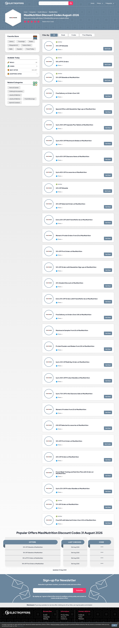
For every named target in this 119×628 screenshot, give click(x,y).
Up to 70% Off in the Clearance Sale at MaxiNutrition (74, 394)
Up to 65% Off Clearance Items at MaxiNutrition (72, 156)
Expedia (19, 49)
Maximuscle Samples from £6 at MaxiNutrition (72, 330)
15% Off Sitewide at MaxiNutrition (67, 77)
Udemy (11, 41)
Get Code (108, 49)
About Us (63, 617)
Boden (31, 41)
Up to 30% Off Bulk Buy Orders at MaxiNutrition (72, 362)
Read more (21, 626)
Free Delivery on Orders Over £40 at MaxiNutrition (73, 315)
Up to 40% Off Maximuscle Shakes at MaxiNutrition (74, 141)
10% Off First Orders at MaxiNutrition (69, 251)
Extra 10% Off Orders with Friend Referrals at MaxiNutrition (77, 299)
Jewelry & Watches (14, 95)
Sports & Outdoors (14, 102)
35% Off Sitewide (62, 46)
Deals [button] (63, 35)
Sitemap (45, 619)
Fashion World (26, 45)
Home (92, 3)
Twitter (80, 617)
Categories (109, 3)
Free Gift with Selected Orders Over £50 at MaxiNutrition (76, 520)
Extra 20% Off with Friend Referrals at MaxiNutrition (74, 220)
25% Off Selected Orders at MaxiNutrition (70, 204)
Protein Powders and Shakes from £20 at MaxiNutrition (75, 346)
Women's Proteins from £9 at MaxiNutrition (71, 409)
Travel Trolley (30, 49)
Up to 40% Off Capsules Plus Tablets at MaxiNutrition (74, 125)
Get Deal (108, 96)
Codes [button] (73, 35)
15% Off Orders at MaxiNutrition (67, 504)
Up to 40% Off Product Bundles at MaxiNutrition (73, 378)
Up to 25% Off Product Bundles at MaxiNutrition (73, 489)
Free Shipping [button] (87, 35)
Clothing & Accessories (15, 91)
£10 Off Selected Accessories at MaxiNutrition (72, 425)
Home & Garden (14, 87)
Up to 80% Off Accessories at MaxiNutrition (71, 172)
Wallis (10, 49)
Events (45, 615)
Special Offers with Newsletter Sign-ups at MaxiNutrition (76, 109)
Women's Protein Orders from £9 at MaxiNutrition (73, 236)
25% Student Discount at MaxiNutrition (69, 283)
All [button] (54, 35)
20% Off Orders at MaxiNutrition (67, 457)
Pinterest (81, 619)
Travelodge (21, 41)
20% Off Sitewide (62, 188)
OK (114, 625)
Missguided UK (13, 45)
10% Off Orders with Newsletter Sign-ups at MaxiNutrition (76, 267)
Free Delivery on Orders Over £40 (67, 93)
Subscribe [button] (79, 590)
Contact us (64, 619)
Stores (99, 3)
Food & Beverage (30, 99)
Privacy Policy (65, 615)
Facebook (81, 615)
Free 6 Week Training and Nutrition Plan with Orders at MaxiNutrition (74, 472)
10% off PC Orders (62, 62)
